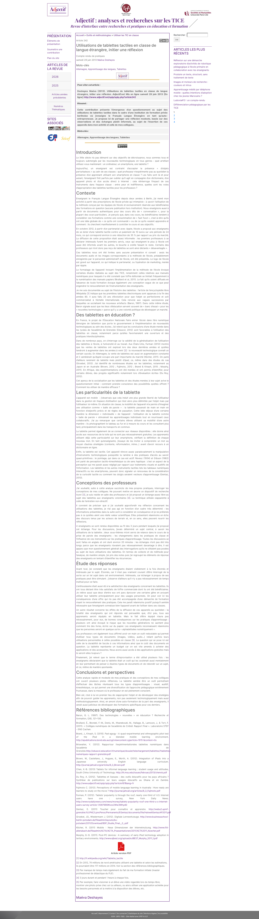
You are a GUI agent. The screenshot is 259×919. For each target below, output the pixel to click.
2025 (55, 85)
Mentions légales (150, 913)
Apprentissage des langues (102, 69)
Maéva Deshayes (106, 60)
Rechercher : (180, 35)
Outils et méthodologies (98, 35)
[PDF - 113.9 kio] (121, 850)
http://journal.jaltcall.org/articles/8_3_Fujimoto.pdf (134, 790)
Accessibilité (163, 913)
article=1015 (136, 740)
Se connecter (122, 913)
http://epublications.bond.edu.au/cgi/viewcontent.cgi (103, 740)
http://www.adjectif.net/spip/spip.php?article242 (110, 97)
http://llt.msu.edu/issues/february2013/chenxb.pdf (141, 772)
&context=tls (149, 740)
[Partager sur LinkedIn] (164, 41)
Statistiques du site (135, 913)
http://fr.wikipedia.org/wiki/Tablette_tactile (101, 858)
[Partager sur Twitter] (160, 41)
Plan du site (53, 58)
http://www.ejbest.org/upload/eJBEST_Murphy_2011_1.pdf (128, 838)
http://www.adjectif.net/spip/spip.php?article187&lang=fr (105, 783)
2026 (55, 76)
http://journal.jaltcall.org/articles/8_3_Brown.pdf (100, 765)
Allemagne (81, 69)
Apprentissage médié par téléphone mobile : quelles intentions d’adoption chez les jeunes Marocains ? (193, 92)
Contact (112, 913)
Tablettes (121, 69)
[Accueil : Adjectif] (57, 10)
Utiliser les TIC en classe (126, 35)
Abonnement (103, 913)
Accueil (80, 35)
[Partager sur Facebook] (167, 41)
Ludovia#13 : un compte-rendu (189, 100)
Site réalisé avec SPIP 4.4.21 (137, 916)
